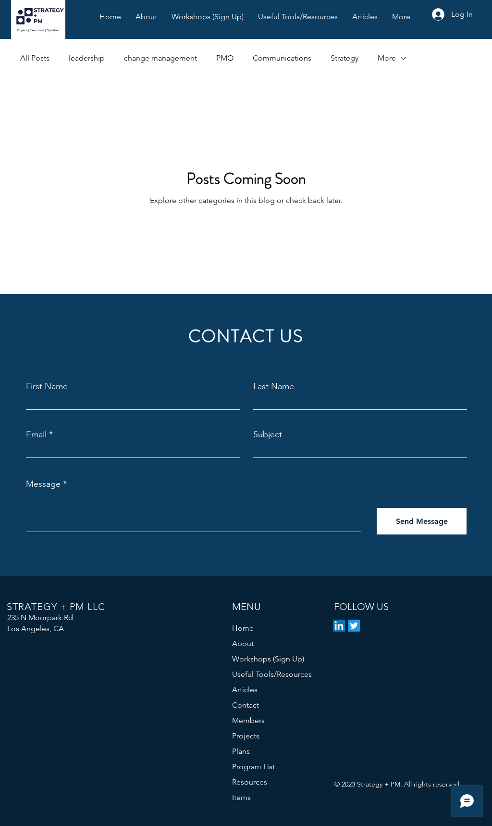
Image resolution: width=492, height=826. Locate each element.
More (387, 58)
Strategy (344, 58)
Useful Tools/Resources (272, 674)
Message (43, 484)
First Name (47, 386)
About (243, 643)
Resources (249, 782)
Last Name (273, 386)
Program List (253, 766)
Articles (245, 689)
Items (241, 797)
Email (36, 434)
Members (248, 720)
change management (160, 58)
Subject (267, 434)
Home (243, 628)
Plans (241, 751)
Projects (245, 735)
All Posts (34, 58)
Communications (282, 58)
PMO (225, 58)
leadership (87, 58)
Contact (245, 705)
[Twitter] (354, 626)
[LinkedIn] (339, 626)
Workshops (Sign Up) (268, 658)
